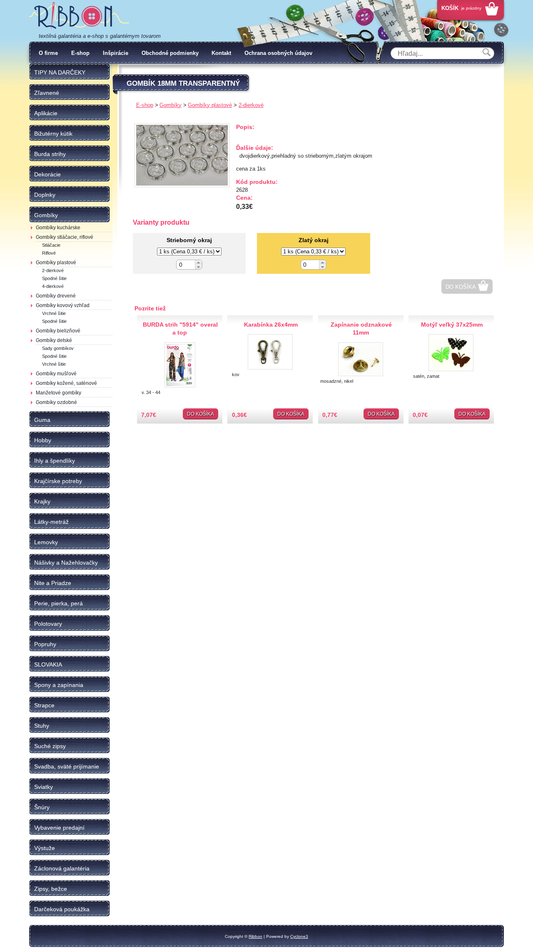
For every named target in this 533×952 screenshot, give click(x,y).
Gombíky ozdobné (56, 402)
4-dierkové (53, 286)
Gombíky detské (54, 340)
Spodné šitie (54, 278)
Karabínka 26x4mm (271, 324)
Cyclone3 (299, 936)
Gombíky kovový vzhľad (63, 305)
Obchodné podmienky (170, 53)
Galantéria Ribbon (79, 16)
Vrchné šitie (54, 313)
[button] (198, 262)
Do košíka (461, 287)
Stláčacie (51, 245)
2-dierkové (53, 270)
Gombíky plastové (56, 262)
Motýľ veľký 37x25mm (452, 324)
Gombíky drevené (56, 296)
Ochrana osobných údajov (278, 53)
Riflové (49, 252)
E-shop (80, 53)
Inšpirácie (115, 53)
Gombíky (170, 105)
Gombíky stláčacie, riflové (64, 237)
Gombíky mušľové (56, 374)
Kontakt (221, 53)
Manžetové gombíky (58, 393)
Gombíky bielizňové (58, 331)
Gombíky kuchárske (58, 228)
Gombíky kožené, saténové (66, 383)
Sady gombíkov (58, 348)
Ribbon (255, 936)
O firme (48, 53)
